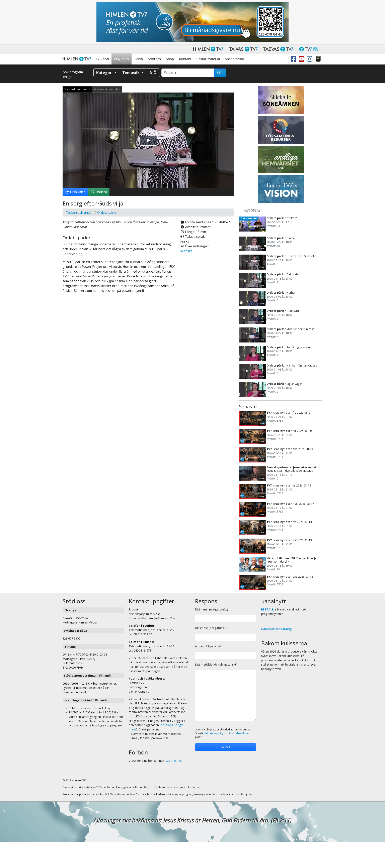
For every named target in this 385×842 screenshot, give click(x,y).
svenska (186, 251)
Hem (78, 58)
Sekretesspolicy (213, 733)
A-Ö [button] (152, 72)
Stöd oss (154, 59)
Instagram (310, 58)
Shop (170, 59)
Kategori (104, 72)
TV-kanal (102, 59)
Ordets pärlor (107, 212)
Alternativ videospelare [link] (107, 89)
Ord (318, 58)
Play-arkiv (121, 59)
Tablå (138, 59)
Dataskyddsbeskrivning (276, 629)
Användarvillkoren (239, 733)
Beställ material (208, 59)
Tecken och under (79, 212)
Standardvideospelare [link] (77, 89)
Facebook (294, 58)
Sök (220, 72)
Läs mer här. (173, 760)
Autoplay (252, 210)
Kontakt (185, 59)
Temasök (131, 72)
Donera (101, 192)
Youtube (302, 58)
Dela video (77, 192)
